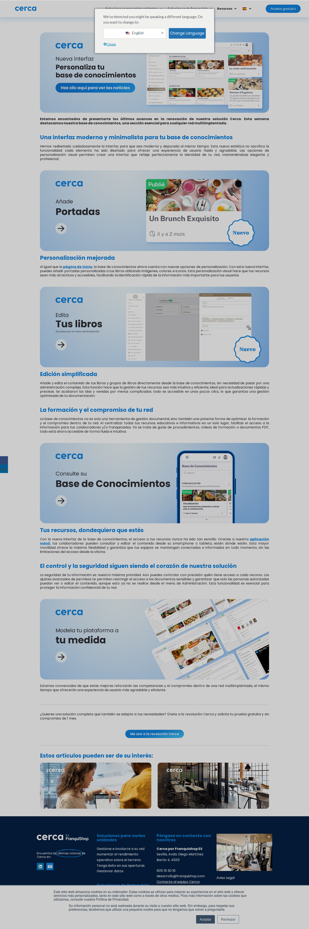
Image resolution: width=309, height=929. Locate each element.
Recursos (224, 9)
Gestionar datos (110, 871)
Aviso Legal (226, 877)
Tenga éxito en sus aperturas (121, 865)
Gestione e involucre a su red (120, 848)
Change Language (187, 33)
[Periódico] (49, 866)
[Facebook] (4, 460)
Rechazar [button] (228, 919)
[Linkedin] (40, 866)
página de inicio (77, 266)
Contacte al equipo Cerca (178, 881)
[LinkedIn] (4, 469)
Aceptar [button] (205, 919)
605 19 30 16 (166, 870)
